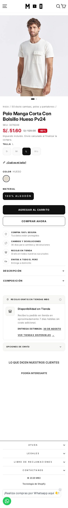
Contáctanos (33, 470)
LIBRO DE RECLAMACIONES (33, 462)
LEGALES (33, 453)
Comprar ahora (34, 221)
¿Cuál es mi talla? (16, 162)
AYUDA (33, 445)
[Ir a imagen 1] (33, 99)
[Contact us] (7, 501)
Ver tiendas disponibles (36, 335)
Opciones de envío (17, 346)
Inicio (6, 106)
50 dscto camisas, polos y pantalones (33, 106)
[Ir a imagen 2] (36, 99)
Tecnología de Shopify (34, 484)
